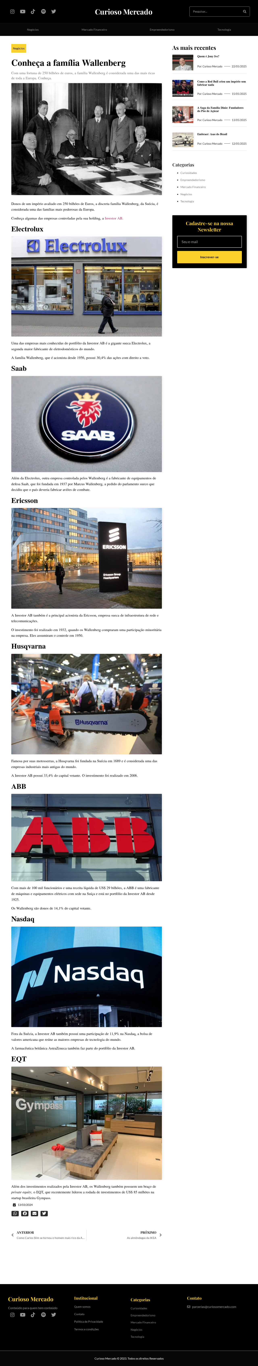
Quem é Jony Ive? (208, 56)
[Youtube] (22, 11)
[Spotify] (43, 11)
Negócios (33, 29)
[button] (15, 1214)
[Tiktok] (33, 11)
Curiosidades (188, 173)
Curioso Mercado (123, 11)
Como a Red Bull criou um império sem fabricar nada (221, 83)
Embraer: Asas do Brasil (212, 134)
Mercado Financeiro (94, 29)
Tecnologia (224, 29)
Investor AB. (114, 218)
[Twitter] (53, 11)
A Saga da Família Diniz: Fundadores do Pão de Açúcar (220, 109)
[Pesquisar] (245, 11)
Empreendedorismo (162, 29)
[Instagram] (12, 11)
